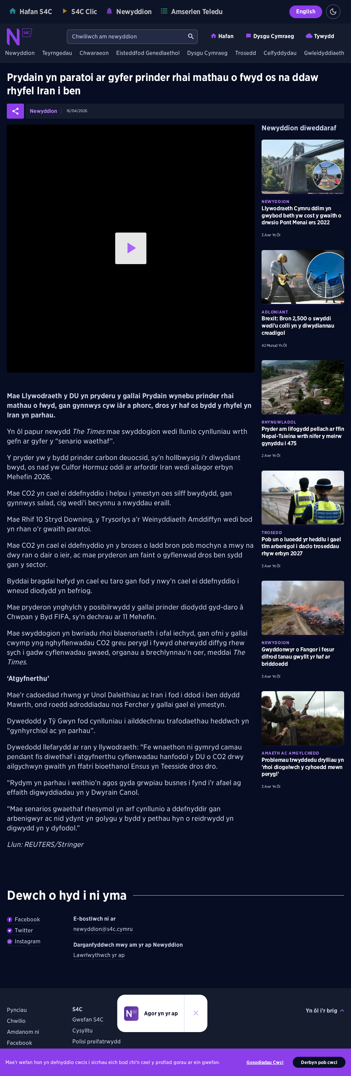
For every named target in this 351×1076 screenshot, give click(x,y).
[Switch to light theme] (333, 12)
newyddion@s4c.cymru (103, 929)
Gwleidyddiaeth (324, 53)
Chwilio (16, 1021)
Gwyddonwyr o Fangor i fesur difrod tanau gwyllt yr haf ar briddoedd (298, 656)
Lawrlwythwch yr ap (99, 955)
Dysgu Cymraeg (273, 36)
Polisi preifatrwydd (96, 1041)
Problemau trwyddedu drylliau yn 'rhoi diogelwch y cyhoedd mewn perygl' (303, 767)
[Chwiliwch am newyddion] (190, 37)
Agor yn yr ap (161, 1013)
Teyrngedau (57, 53)
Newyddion (20, 53)
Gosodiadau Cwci (264, 1062)
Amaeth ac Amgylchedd (290, 753)
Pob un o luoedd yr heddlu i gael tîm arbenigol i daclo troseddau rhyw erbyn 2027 (301, 546)
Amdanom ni (23, 1032)
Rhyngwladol (279, 422)
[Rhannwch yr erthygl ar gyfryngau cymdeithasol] (15, 111)
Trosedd (245, 53)
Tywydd (324, 36)
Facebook (27, 919)
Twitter (24, 930)
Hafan (225, 36)
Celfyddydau (280, 53)
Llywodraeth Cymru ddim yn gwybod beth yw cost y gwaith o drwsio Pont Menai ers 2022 (301, 215)
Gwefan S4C (88, 1019)
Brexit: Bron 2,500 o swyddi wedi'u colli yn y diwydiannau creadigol (298, 325)
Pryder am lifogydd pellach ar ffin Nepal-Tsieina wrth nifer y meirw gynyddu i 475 (303, 436)
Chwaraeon (94, 53)
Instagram (27, 941)
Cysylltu (82, 1030)
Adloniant (275, 312)
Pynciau (17, 1010)
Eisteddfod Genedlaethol (148, 53)
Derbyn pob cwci (319, 1062)
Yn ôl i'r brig (321, 1010)
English (305, 11)
